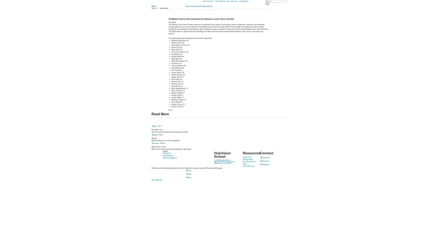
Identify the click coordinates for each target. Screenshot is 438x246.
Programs (204, 6)
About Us (189, 6)
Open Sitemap (156, 180)
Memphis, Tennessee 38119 (224, 161)
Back (170, 110)
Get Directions (168, 155)
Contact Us (167, 153)
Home (154, 8)
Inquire (162, 143)
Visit (159, 126)
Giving (210, 6)
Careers (218, 1)
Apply (161, 134)
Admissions (196, 6)
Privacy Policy (248, 159)
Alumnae (234, 1)
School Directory (249, 166)
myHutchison (244, 1)
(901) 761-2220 (225, 163)
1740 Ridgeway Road (222, 160)
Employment (247, 157)
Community (225, 1)
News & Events (208, 1)
